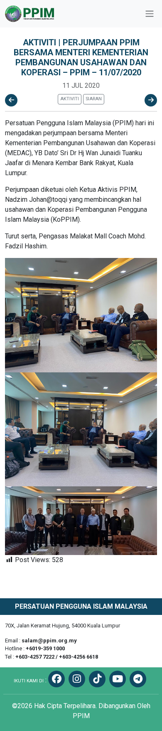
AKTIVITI (69, 99)
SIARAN (94, 99)
